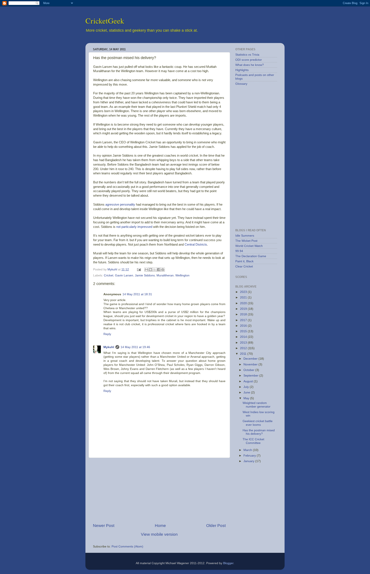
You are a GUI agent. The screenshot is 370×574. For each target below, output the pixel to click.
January (249, 461)
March (248, 450)
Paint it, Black (244, 261)
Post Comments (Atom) (127, 546)
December (250, 358)
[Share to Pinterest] (163, 269)
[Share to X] (154, 269)
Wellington (182, 275)
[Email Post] (139, 269)
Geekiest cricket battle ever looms (258, 423)
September (251, 375)
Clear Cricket (244, 266)
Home (160, 525)
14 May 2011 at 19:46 (135, 347)
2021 (244, 297)
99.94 (239, 251)
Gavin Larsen (124, 275)
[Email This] (146, 269)
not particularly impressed (134, 226)
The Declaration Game (250, 256)
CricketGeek (104, 20)
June (247, 392)
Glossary (241, 83)
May (246, 398)
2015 (244, 331)
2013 (244, 342)
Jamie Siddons (145, 275)
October (249, 370)
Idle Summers (244, 235)
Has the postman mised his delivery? (259, 432)
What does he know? (249, 65)
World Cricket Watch (249, 246)
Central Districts (196, 244)
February (250, 455)
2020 (244, 303)
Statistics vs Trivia (247, 54)
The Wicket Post (246, 240)
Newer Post (103, 525)
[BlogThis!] (150, 269)
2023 (244, 292)
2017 (244, 320)
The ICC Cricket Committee (253, 441)
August (248, 381)
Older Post (216, 525)
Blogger (228, 563)
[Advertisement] (159, 490)
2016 (244, 325)
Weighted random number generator (256, 404)
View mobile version (159, 534)
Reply (107, 334)
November (250, 364)
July (246, 387)
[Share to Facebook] (159, 269)
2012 (244, 348)
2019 (244, 308)
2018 (244, 314)
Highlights (242, 70)
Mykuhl (112, 269)
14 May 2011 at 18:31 (137, 294)
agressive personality (120, 204)
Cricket (108, 275)
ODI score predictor (248, 59)
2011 (243, 353)
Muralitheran (165, 275)
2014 (244, 336)
